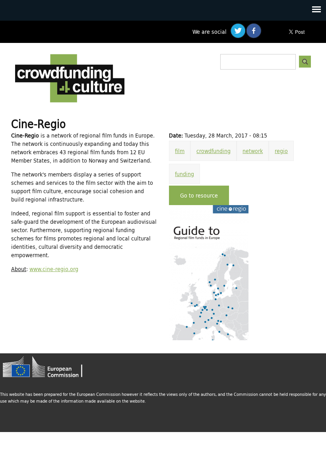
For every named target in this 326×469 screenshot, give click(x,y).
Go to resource (199, 195)
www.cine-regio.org (53, 269)
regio (281, 151)
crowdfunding (213, 151)
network (253, 151)
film (179, 151)
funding (184, 174)
